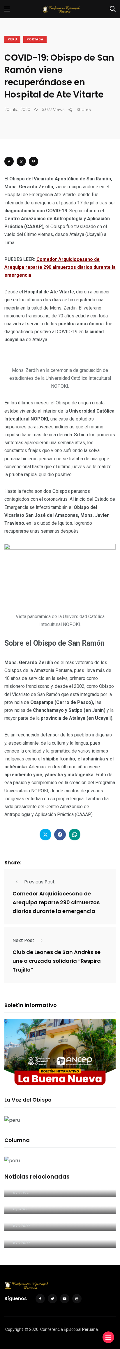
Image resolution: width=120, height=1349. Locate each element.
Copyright (14, 1329)
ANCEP (24, 1192)
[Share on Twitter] (21, 161)
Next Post (23, 940)
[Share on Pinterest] (33, 161)
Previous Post (39, 881)
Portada (35, 39)
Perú (12, 39)
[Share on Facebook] (9, 161)
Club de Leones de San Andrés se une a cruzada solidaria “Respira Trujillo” (57, 960)
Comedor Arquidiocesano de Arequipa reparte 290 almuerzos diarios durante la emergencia (60, 267)
